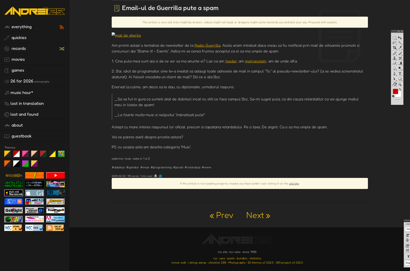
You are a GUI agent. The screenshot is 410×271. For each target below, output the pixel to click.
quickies (18, 37)
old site (294, 183)
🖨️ (155, 175)
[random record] (62, 48)
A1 (27, 165)
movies (17, 59)
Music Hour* (21, 92)
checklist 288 (217, 262)
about (16, 125)
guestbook (21, 135)
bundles (242, 258)
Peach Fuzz (36, 155)
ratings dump (197, 262)
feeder (231, 61)
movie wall (178, 262)
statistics (255, 258)
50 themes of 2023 (260, 262)
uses (222, 258)
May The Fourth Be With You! (54, 155)
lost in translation (27, 103)
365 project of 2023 (289, 262)
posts (230, 258)
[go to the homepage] (34, 16)
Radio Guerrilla (207, 45)
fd (26, 155)
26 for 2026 (29, 81)
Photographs (236, 262)
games (17, 70)
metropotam (255, 61)
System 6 (18, 165)
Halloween (9, 165)
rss (215, 258)
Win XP (61, 154)
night (9, 155)
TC (36, 165)
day (18, 155)
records (18, 48)
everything (21, 26)
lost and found (24, 114)
